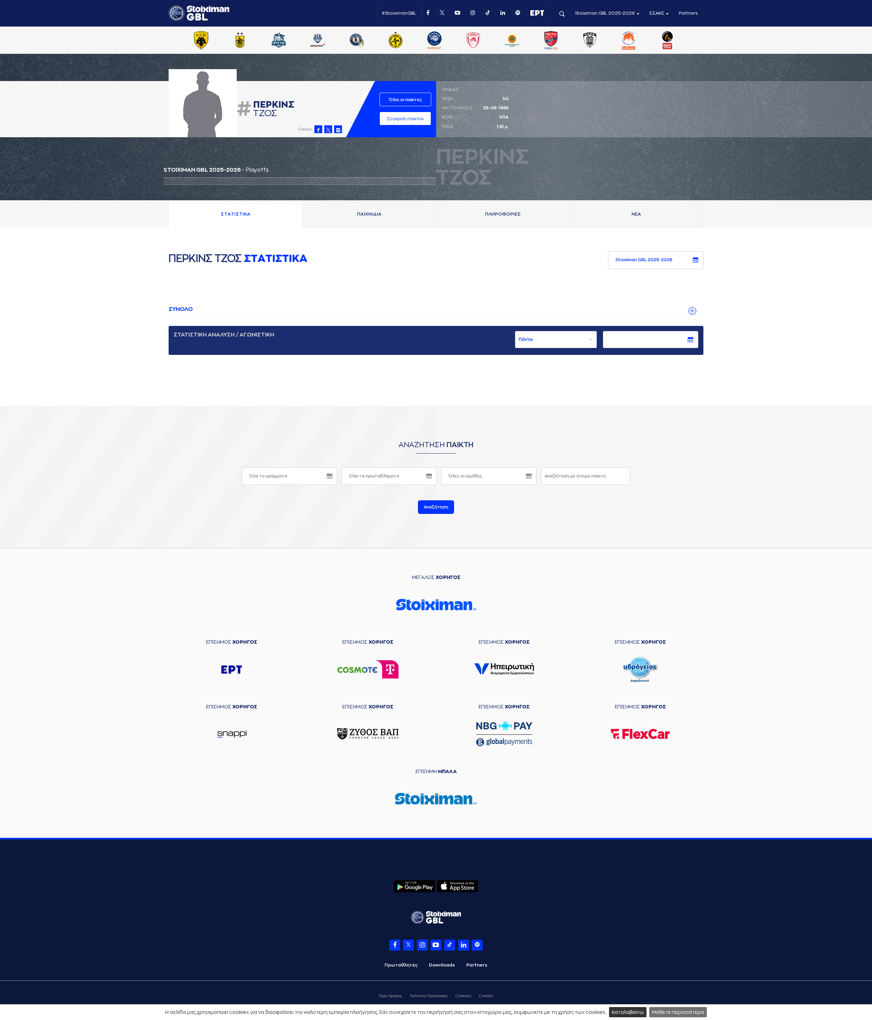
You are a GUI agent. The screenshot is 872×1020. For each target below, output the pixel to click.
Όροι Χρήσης (390, 996)
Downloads (442, 965)
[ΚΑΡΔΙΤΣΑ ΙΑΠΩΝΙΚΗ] (317, 40)
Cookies (463, 996)
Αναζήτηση (436, 507)
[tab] (436, 309)
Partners (688, 13)
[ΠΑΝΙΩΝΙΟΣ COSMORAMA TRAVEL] (550, 40)
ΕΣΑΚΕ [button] (657, 13)
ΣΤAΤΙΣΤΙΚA (235, 214)
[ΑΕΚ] (200, 40)
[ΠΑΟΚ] (589, 40)
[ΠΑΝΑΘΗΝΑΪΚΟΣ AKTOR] (511, 40)
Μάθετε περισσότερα (678, 1012)
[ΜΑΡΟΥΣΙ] (395, 40)
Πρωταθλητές (401, 965)
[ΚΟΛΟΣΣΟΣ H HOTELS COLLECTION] (356, 40)
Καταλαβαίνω (628, 1012)
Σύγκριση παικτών (405, 119)
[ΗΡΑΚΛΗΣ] (278, 40)
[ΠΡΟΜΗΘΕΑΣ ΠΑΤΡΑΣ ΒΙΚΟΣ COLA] (667, 40)
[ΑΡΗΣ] (239, 40)
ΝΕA (636, 214)
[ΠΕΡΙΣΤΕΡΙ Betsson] (628, 40)
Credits (486, 996)
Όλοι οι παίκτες (405, 100)
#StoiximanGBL (399, 13)
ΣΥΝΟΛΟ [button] (181, 309)
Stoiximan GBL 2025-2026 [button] (605, 13)
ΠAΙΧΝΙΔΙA (369, 214)
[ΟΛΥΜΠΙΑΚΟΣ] (473, 40)
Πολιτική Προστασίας (429, 996)
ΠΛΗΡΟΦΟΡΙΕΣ (503, 214)
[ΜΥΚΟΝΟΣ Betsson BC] (434, 40)
